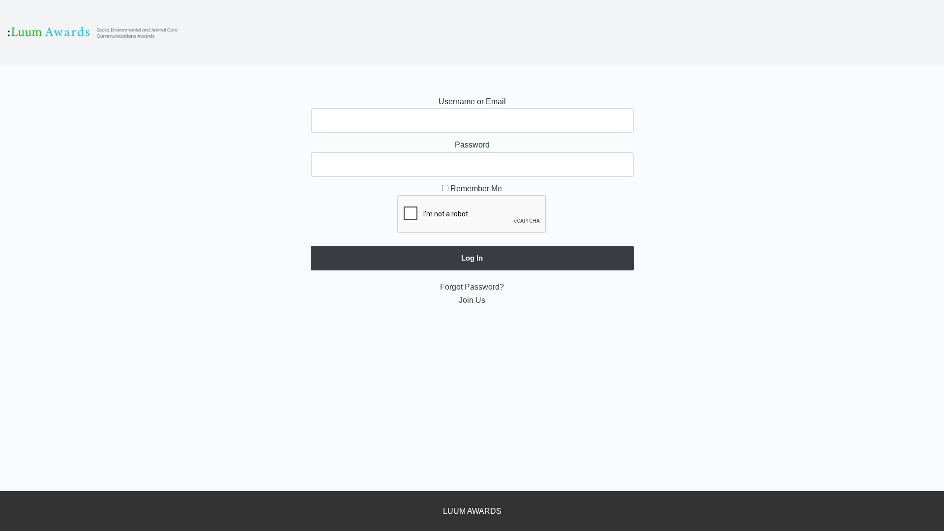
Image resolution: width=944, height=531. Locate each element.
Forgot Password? (472, 287)
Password (472, 145)
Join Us (472, 300)
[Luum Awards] (93, 32)
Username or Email (472, 101)
